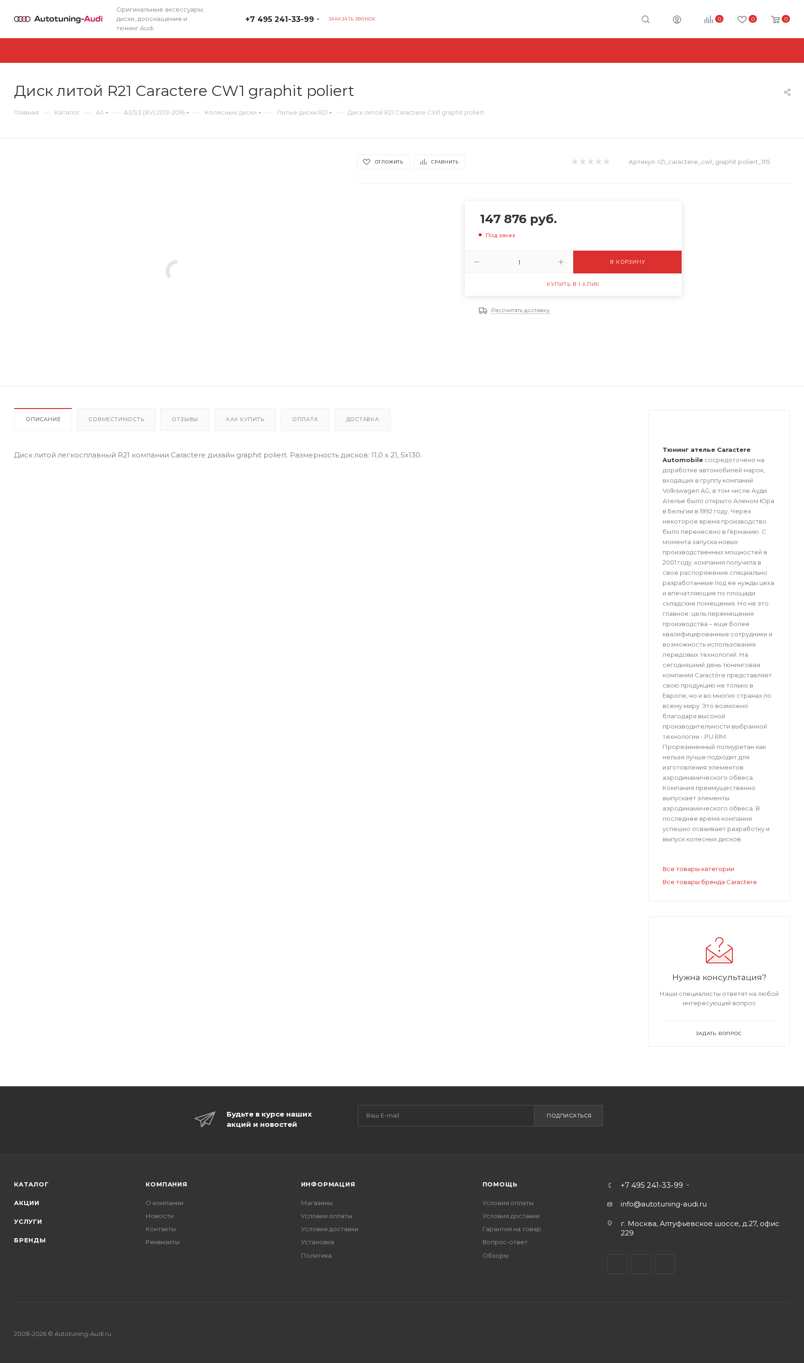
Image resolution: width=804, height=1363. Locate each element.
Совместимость (116, 419)
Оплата (305, 419)
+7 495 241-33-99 (279, 19)
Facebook (641, 1264)
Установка (317, 1242)
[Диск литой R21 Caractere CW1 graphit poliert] (177, 271)
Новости (160, 1216)
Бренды (30, 1240)
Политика (316, 1255)
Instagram (665, 1264)
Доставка (362, 419)
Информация (328, 1184)
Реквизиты (163, 1242)
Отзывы (185, 419)
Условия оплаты (326, 1216)
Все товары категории (698, 868)
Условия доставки (329, 1229)
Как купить (245, 419)
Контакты (161, 1229)
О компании (164, 1202)
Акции (27, 1202)
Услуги (28, 1221)
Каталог (31, 1184)
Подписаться (569, 1115)
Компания (166, 1184)
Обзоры (495, 1255)
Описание (43, 419)
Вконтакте (617, 1264)
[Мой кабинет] (677, 21)
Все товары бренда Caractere (710, 882)
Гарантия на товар (511, 1229)
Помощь (500, 1184)
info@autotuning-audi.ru (664, 1203)
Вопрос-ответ (505, 1242)
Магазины (317, 1202)
